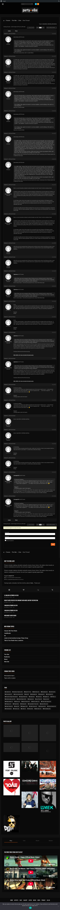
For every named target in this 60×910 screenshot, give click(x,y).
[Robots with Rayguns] (48, 751)
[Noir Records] (11, 769)
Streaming (8, 708)
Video (31, 708)
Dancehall (9, 694)
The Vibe (14, 20)
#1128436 (54, 301)
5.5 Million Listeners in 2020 (11, 595)
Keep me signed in (10, 540)
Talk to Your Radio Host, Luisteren (13, 640)
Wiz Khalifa (47, 708)
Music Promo (26, 701)
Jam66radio (7, 633)
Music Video (36, 701)
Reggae (24, 706)
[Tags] (52, 590)
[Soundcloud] (38, 4)
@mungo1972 (16, 475)
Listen (30, 900)
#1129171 (54, 332)
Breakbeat (44, 691)
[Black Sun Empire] (48, 769)
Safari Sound (33, 706)
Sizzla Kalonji (52, 706)
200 (43, 27)
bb (5, 635)
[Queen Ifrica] (11, 731)
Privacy (43, 900)
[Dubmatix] (11, 823)
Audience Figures (18, 691)
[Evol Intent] (11, 787)
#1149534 (54, 316)
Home (11, 900)
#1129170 (54, 184)
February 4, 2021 (8, 597)
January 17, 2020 (8, 607)
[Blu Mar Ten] (30, 766)
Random (51, 840)
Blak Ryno (36, 691)
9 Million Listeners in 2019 (10, 605)
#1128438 (54, 443)
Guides (39, 696)
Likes (24, 840)
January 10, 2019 (8, 617)
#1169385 (54, 33)
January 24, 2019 (8, 612)
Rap (17, 706)
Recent (37, 840)
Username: (7, 532)
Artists (16, 900)
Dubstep (42, 694)
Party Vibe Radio (46, 701)
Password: (7, 536)
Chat (19, 20)
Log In (53, 544)
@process (16, 274)
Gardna (32, 696)
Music (6, 659)
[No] (58, 906)
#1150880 (54, 213)
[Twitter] (36, 4)
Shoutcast (43, 706)
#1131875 (54, 56)
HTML (53, 696)
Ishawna (31, 699)
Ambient (8, 691)
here (32, 583)
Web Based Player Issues (10, 615)
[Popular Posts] (23, 590)
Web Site (6, 661)
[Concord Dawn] (30, 782)
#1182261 (54, 110)
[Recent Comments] (38, 590)
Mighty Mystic (9, 701)
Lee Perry (39, 699)
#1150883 (54, 496)
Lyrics (47, 699)
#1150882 (54, 358)
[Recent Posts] (9, 590)
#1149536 (54, 400)
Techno (16, 708)
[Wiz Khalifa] (30, 800)
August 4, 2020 (8, 602)
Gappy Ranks (23, 696)
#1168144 (54, 286)
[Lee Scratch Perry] (30, 733)
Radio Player (9, 706)
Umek (24, 708)
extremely (49, 23)
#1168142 (54, 72)
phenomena (54, 23)
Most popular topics (9, 675)
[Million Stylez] (11, 747)
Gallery (25, 900)
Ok (30, 907)
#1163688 (54, 257)
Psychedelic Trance (33, 703)
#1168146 (54, 429)
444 (53, 27)
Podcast (24, 703)
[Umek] (48, 802)
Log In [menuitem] (4, 1)
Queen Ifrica (44, 703)
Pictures (8, 703)
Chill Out (52, 691)
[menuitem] (1, 1)
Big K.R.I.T (28, 691)
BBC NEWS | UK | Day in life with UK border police (24, 355)
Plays (11, 840)
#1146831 (54, 88)
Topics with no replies (9, 678)
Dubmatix (34, 694)
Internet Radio (22, 699)
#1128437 (54, 384)
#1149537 (54, 457)
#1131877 (54, 415)
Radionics (7, 656)
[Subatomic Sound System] (48, 733)
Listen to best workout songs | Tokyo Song (16, 638)
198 (37, 27)
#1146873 (54, 133)
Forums (8, 20)
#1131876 (54, 271)
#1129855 (54, 243)
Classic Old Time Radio (10, 630)
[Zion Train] (30, 747)
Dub (27, 694)
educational (44, 23)
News (39, 900)
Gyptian (46, 696)
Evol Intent (50, 694)
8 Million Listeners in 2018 (10, 610)
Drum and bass (19, 694)
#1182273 (54, 159)
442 (48, 27)
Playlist (16, 703)
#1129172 (54, 472)
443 (50, 27)
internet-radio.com (10, 699)
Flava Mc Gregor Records (11, 696)
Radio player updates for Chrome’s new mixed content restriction (21, 600)
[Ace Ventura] (48, 784)
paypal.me (11, 575)
